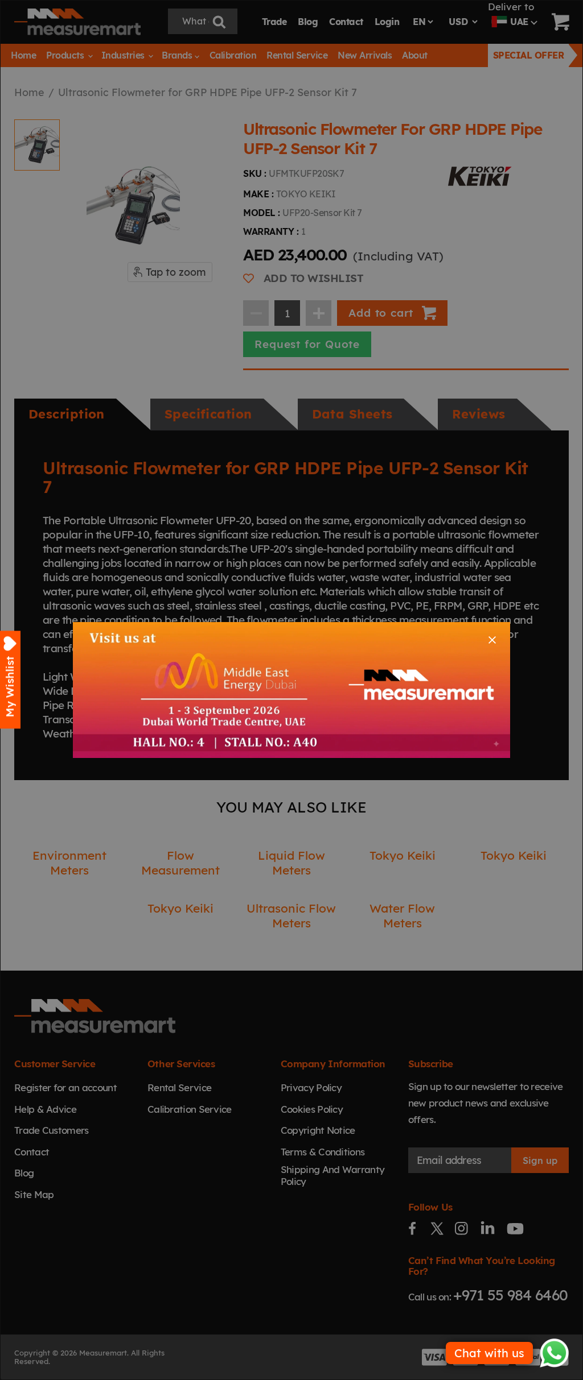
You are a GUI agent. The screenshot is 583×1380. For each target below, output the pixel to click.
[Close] (492, 640)
